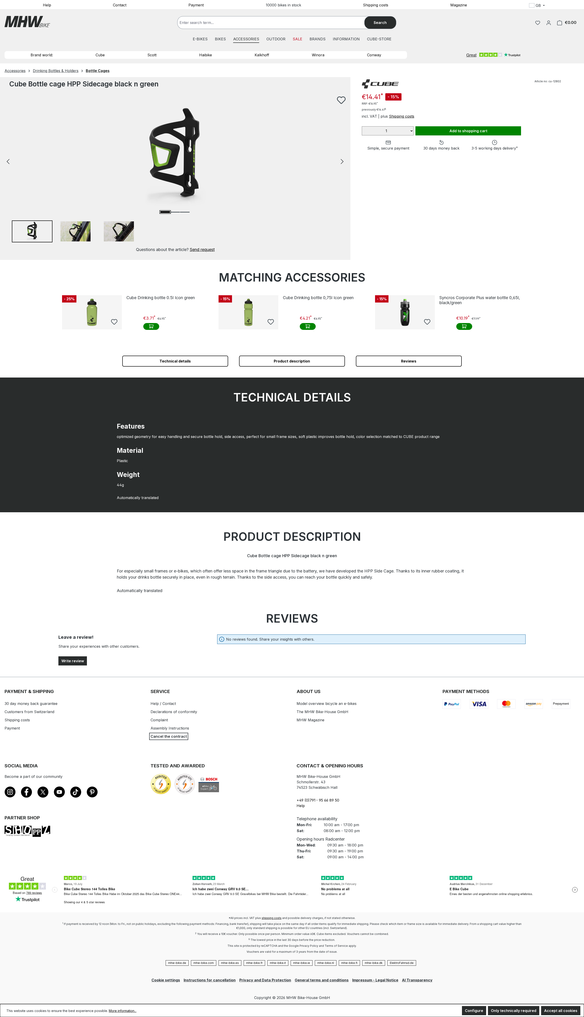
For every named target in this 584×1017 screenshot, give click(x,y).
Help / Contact (163, 703)
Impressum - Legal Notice (375, 980)
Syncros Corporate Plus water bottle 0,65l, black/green (479, 300)
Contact (119, 5)
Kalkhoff (262, 55)
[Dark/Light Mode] (567, 6)
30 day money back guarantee (31, 703)
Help (47, 5)
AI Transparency (417, 980)
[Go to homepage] (27, 21)
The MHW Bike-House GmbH (322, 711)
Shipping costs (375, 5)
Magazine (458, 5)
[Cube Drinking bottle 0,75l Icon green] (248, 312)
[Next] (342, 161)
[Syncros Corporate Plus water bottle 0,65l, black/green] (405, 312)
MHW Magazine (310, 720)
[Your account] (548, 22)
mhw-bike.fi (349, 963)
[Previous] (8, 161)
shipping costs (272, 918)
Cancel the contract (169, 736)
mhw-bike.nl (325, 963)
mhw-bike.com (203, 963)
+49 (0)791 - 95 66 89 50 (318, 800)
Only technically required (513, 1010)
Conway (374, 55)
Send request (202, 249)
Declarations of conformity (174, 711)
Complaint (159, 720)
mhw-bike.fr (254, 963)
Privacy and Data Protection (265, 980)
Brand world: (42, 55)
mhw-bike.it (278, 963)
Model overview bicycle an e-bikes (327, 703)
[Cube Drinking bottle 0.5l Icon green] (92, 312)
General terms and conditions (322, 980)
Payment (196, 5)
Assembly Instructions (170, 728)
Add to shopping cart (468, 131)
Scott (151, 55)
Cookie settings (165, 980)
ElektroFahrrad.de (402, 963)
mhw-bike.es (230, 963)
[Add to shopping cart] (151, 326)
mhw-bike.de (177, 963)
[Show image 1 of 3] (165, 212)
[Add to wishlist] (341, 100)
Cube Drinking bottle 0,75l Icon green (318, 297)
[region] (175, 174)
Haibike (205, 55)
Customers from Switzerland (29, 711)
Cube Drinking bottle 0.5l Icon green (160, 297)
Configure (474, 1010)
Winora (318, 55)
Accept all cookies (560, 1010)
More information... (122, 1011)
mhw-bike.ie (301, 963)
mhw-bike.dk (374, 963)
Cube (100, 55)
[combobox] (275, 22)
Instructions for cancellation (210, 980)
